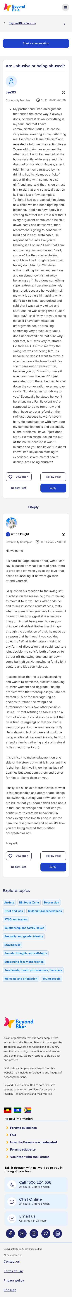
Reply (52, 488)
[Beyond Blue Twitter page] (46, 1235)
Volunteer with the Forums (29, 1157)
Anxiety (9, 902)
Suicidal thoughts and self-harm (25, 953)
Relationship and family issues (24, 927)
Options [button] (66, 23)
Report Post (18, 487)
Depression (51, 902)
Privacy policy (14, 1280)
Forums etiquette (23, 1149)
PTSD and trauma (15, 919)
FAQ (13, 1135)
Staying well (12, 944)
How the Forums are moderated (33, 1142)
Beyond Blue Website (18, 1023)
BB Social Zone (29, 902)
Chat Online (30, 1199)
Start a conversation (36, 43)
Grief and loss (13, 910)
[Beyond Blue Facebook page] (10, 1235)
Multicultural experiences (45, 910)
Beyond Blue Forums (14, 7)
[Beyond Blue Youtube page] (22, 1235)
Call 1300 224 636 (35, 1182)
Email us (27, 1216)
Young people (51, 978)
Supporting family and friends (24, 961)
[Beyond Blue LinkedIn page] (58, 1235)
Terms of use (13, 1271)
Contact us (12, 1261)
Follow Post (53, 476)
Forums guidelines (23, 1128)
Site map (10, 1290)
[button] (10, 477)
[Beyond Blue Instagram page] (34, 1235)
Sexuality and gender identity (23, 936)
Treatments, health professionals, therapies (33, 970)
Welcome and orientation (20, 978)
